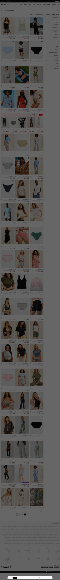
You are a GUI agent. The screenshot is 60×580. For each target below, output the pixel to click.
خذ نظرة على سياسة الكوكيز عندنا (26, 577)
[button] (30, 290)
